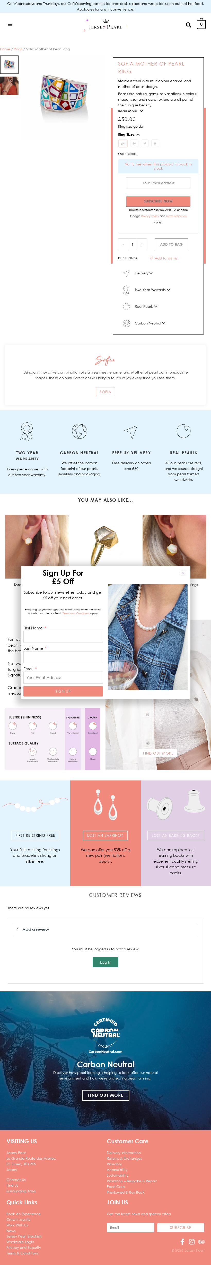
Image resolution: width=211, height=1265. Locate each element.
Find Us (12, 1185)
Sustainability (117, 1175)
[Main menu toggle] (10, 24)
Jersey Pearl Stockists (24, 1236)
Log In (105, 962)
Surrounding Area (21, 1191)
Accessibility (117, 1169)
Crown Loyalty (18, 1219)
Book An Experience (23, 1214)
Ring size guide (130, 126)
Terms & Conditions (22, 1253)
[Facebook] (182, 1242)
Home (5, 49)
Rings (18, 49)
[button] (189, 25)
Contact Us (15, 1179)
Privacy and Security (23, 1247)
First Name (33, 628)
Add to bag (171, 244)
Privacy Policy (150, 216)
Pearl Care (116, 1186)
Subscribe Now (158, 201)
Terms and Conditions (76, 613)
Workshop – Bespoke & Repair (132, 1181)
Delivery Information (124, 1152)
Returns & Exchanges (124, 1158)
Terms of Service (176, 216)
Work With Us (17, 1225)
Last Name (33, 648)
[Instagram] (192, 1242)
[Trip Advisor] (201, 1242)
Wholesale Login (20, 1242)
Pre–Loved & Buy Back (126, 1192)
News (10, 1231)
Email (28, 668)
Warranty (114, 1164)
